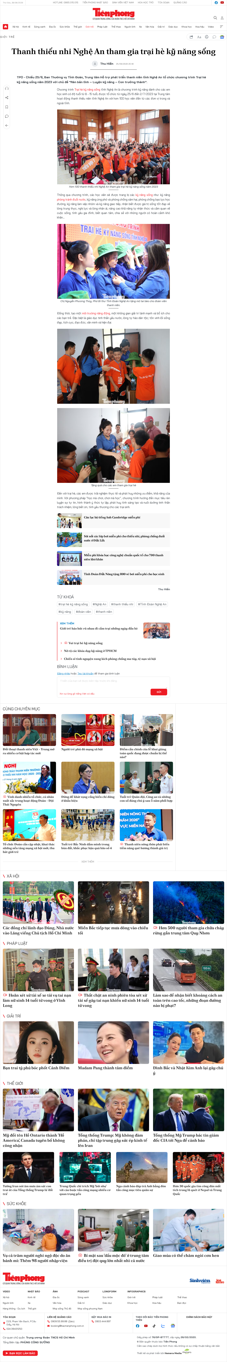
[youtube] (222, 2)
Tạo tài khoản (85, 673)
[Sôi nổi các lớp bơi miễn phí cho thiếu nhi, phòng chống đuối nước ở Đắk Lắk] (69, 539)
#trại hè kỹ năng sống (73, 604)
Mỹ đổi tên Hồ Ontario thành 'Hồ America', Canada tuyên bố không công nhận (34, 1140)
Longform (109, 1291)
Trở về (6, 125)
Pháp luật (102, 26)
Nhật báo (34, 1291)
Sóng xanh (39, 26)
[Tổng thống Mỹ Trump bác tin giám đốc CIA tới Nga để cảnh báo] (188, 1110)
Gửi (159, 692)
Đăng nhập (63, 673)
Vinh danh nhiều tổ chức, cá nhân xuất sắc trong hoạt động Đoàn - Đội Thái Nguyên (28, 800)
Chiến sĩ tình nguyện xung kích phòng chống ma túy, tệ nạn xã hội (110, 659)
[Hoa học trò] (220, 1282)
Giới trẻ (90, 26)
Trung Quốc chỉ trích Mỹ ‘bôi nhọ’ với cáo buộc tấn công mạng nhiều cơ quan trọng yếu (84, 1190)
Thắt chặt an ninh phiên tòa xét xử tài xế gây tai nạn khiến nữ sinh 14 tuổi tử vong (113, 1000)
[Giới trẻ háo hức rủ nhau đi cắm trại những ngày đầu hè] (156, 630)
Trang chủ (5, 26)
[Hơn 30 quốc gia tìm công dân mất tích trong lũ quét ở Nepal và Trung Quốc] (198, 1167)
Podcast (83, 1291)
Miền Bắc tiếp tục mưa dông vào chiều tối (113, 930)
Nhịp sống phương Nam (90, 1308)
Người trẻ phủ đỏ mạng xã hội (82, 749)
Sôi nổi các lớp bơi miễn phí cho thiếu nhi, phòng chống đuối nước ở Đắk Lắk (124, 538)
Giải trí (161, 26)
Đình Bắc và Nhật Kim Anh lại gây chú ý (188, 1070)
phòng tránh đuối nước (71, 199)
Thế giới (77, 26)
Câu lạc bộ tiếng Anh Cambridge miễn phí (112, 517)
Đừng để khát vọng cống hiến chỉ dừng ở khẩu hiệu (87, 799)
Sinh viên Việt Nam (123, 2)
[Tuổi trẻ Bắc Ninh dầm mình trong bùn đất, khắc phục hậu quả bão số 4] (87, 825)
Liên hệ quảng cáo (59, 1317)
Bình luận (6, 116)
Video (211, 26)
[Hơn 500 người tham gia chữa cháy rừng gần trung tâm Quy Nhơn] (188, 902)
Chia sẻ (6, 97)
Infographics (136, 1291)
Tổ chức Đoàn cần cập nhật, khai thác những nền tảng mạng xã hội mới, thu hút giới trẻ (29, 848)
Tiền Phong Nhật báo (95, 2)
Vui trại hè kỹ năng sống (85, 643)
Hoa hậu (199, 26)
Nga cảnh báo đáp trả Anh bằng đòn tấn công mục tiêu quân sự (141, 1188)
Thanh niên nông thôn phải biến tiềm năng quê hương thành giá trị (144, 846)
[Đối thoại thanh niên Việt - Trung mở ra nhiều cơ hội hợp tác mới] (29, 730)
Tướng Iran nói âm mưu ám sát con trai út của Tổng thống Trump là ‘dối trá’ (28, 1190)
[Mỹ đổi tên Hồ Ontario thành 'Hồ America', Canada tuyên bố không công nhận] (38, 1110)
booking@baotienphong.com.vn (67, 1325)
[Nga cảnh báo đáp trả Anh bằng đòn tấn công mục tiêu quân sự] (142, 1167)
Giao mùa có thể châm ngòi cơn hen (186, 1255)
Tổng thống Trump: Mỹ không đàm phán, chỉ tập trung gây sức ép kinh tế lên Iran (112, 1140)
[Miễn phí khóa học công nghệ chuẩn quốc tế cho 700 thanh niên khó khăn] (69, 558)
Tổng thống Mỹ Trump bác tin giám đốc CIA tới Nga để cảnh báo (186, 1138)
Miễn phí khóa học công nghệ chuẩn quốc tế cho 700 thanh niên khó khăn (123, 557)
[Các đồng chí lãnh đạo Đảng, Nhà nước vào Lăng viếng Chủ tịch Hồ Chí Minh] (38, 902)
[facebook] (216, 2)
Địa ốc (52, 26)
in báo (206, 37)
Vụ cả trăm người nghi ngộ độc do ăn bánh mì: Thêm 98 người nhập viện (36, 1258)
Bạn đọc (181, 1302)
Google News (222, 37)
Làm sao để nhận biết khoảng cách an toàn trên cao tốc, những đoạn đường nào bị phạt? (187, 1000)
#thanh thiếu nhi (122, 604)
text (199, 37)
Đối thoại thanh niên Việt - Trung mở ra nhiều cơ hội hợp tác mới (28, 751)
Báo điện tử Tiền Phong (113, 14)
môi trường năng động (96, 313)
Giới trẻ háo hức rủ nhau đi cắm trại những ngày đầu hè (99, 628)
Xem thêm (221, 26)
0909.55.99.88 (59, 1321)
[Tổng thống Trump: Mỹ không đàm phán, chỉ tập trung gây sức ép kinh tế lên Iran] (113, 1110)
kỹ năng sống (144, 195)
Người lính (130, 26)
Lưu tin (6, 107)
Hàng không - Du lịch (14, 1308)
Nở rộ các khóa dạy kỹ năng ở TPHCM (90, 651)
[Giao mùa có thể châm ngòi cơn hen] (188, 1230)
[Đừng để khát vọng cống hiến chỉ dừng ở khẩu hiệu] (87, 778)
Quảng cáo (180, 2)
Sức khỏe (65, 26)
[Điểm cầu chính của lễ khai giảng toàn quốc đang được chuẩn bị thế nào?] (146, 730)
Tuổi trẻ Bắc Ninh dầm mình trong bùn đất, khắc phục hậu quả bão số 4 (86, 846)
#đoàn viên (83, 612)
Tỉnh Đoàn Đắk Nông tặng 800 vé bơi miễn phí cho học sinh (124, 574)
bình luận (214, 37)
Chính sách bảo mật (199, 1317)
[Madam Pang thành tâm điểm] (113, 1042)
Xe (140, 26)
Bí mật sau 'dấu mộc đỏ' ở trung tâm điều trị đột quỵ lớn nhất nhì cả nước (113, 1258)
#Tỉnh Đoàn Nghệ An (152, 604)
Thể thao (116, 26)
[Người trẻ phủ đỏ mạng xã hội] (87, 730)
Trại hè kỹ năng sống (87, 89)
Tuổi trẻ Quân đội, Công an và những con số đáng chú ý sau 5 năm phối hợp (146, 799)
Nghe (6, 88)
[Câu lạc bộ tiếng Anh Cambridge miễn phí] (69, 520)
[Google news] (174, 1326)
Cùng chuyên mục (21, 708)
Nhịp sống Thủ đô (62, 1308)
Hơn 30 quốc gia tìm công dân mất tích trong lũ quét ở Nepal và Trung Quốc (197, 1190)
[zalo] (165, 1326)
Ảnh (55, 1291)
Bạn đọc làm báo (22, 1353)
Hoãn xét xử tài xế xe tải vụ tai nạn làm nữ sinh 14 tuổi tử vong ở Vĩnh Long (37, 1000)
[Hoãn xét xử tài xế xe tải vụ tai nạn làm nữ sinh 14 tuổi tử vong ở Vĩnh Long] (38, 970)
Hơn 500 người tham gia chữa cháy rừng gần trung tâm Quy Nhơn (188, 930)
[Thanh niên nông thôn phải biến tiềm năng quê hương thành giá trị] (146, 825)
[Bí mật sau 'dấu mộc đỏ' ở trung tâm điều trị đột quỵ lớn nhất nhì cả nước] (113, 1230)
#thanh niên (104, 612)
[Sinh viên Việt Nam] (200, 1282)
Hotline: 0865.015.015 (65, 2)
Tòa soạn (163, 2)
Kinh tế (26, 26)
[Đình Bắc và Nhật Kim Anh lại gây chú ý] (188, 1042)
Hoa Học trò (146, 2)
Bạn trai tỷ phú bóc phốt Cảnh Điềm (36, 1067)
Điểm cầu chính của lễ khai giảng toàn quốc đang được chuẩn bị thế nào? (143, 753)
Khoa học (187, 26)
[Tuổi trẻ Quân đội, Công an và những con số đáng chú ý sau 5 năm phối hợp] (146, 778)
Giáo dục (173, 26)
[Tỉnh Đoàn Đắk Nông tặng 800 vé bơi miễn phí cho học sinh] (69, 577)
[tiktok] (156, 1326)
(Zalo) (71, 1321)
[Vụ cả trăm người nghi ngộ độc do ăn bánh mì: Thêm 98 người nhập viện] (38, 1230)
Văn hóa (149, 26)
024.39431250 (14, 1328)
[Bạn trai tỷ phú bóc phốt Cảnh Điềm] (38, 1042)
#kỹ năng (64, 612)
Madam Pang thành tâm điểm (105, 1067)
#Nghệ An (99, 604)
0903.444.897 (103, 1321)
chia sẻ (191, 37)
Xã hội (15, 26)
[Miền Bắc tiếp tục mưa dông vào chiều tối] (113, 902)
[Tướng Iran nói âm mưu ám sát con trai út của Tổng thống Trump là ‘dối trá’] (28, 1167)
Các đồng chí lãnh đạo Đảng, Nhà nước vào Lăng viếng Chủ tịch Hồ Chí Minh (38, 930)
